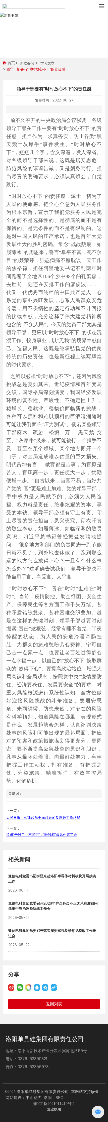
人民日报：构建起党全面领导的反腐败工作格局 (43, 818)
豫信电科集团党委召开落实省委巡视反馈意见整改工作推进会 (52, 933)
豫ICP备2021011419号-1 (54, 1103)
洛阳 (48, 1097)
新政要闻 (27, 63)
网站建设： (16, 1097)
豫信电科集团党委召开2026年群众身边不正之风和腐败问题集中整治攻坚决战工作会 (53, 906)
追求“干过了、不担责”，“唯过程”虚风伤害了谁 (41, 835)
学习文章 (47, 63)
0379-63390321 (32, 1059)
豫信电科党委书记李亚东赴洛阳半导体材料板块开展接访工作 (52, 878)
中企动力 (34, 1097)
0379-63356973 (33, 1067)
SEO (60, 1097)
